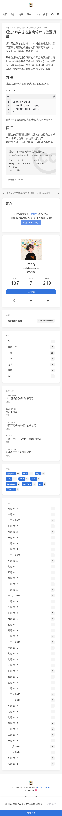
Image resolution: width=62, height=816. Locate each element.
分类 (13, 14)
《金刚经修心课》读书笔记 (20, 398)
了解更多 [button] (51, 804)
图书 (29, 14)
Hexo (39, 787)
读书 (8, 402)
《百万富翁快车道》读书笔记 (21, 425)
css (18, 179)
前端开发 (21, 28)
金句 (37, 14)
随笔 (8, 455)
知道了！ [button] (31, 813)
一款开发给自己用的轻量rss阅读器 (23, 439)
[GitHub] (52, 14)
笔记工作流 (11, 412)
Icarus (47, 787)
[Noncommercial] (19, 170)
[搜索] (58, 14)
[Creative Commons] (11, 170)
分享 (21, 14)
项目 (8, 442)
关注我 (31, 291)
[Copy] (53, 96)
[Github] (14, 300)
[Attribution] (15, 170)
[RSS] (48, 300)
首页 (5, 14)
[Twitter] (31, 300)
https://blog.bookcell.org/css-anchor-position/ (30, 155)
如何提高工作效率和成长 (18, 452)
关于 (45, 14)
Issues (33, 213)
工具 (8, 415)
